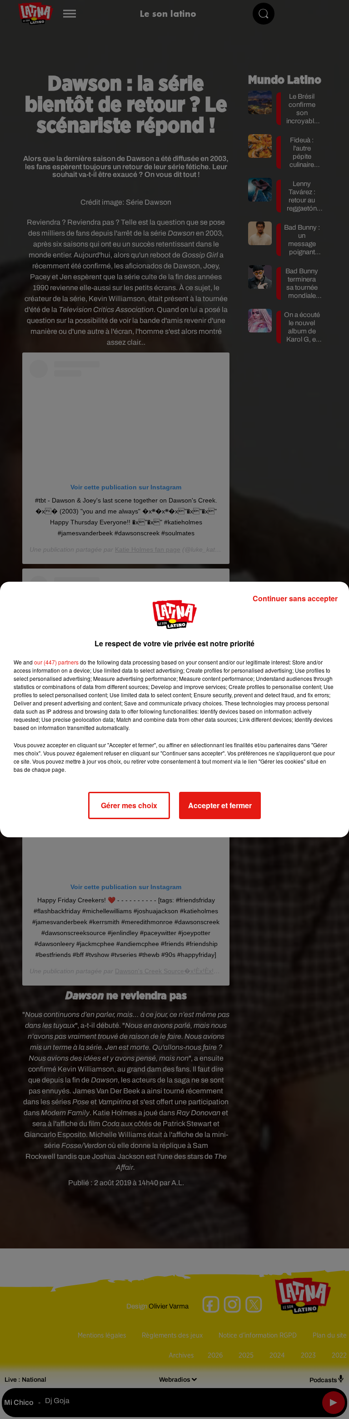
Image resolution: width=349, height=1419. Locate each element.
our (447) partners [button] (56, 662)
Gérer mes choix (129, 805)
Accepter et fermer (220, 805)
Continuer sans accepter (295, 598)
